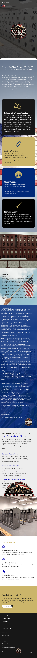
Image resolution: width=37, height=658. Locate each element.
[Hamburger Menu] (33, 2)
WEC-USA (5, 2)
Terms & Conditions (7, 644)
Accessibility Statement (8, 647)
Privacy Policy (5, 645)
